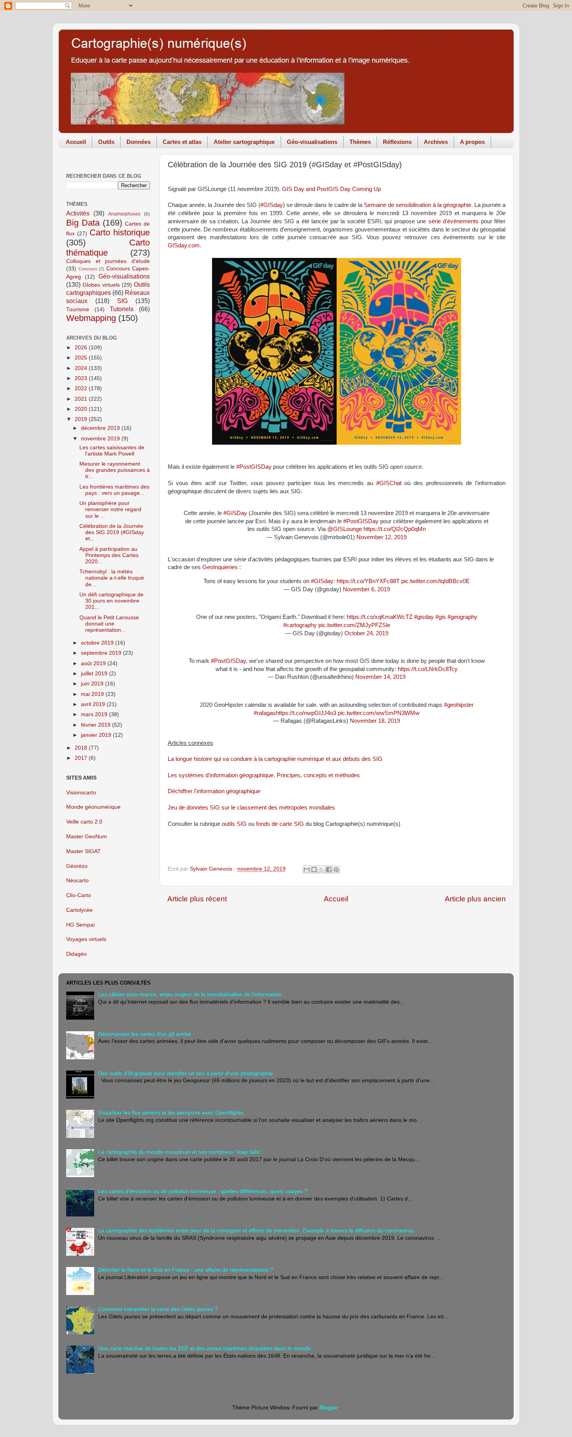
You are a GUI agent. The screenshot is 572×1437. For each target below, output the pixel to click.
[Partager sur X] (321, 869)
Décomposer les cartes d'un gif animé (144, 1034)
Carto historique (119, 232)
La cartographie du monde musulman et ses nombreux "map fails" (179, 1152)
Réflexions (397, 141)
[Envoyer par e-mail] (307, 869)
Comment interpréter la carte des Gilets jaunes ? (158, 1309)
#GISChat (389, 483)
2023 (82, 378)
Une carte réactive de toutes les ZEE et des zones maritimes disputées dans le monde (204, 1348)
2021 (82, 399)
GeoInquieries (220, 567)
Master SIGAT (83, 851)
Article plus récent (197, 899)
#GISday (271, 205)
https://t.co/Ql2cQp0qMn (394, 529)
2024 (82, 368)
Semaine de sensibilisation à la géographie (417, 205)
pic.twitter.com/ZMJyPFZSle (354, 625)
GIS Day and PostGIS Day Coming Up (331, 189)
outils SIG (234, 824)
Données (138, 141)
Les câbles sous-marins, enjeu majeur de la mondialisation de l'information (190, 994)
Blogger (328, 1408)
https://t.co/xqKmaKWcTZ (379, 617)
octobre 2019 (98, 643)
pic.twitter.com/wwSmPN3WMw (378, 713)
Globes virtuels (100, 285)
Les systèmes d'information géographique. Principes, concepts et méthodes (264, 775)
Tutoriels (121, 308)
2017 (82, 758)
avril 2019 (94, 704)
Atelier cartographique (244, 141)
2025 (82, 358)
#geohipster (459, 705)
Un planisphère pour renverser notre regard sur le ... (110, 509)
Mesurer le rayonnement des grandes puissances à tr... (114, 470)
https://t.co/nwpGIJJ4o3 (306, 713)
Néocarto (77, 880)
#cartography (300, 625)
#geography (462, 617)
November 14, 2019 (380, 677)
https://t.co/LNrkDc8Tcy (428, 669)
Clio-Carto (78, 895)
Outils (106, 141)
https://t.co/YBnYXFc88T (368, 581)
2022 (82, 388)
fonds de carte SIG (280, 824)
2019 (82, 419)
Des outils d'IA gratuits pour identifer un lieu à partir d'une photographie (185, 1073)
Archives (436, 141)
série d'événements (453, 221)
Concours (88, 268)
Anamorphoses (124, 214)
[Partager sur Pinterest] (336, 869)
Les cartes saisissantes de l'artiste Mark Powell (111, 451)
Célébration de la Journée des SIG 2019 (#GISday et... (111, 532)
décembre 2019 (101, 428)
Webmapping (91, 318)
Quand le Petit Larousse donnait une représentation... (109, 624)
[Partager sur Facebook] (329, 869)
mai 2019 (93, 694)
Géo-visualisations (312, 141)
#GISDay (235, 513)
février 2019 (96, 725)
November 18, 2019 (375, 721)
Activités (77, 213)
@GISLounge (344, 529)
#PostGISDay (361, 521)
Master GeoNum (86, 836)
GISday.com (184, 245)
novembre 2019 (101, 439)
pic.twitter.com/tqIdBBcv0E (435, 581)
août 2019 (94, 663)
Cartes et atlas (182, 141)
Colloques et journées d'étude (108, 261)
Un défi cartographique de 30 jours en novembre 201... (111, 601)
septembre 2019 (102, 653)
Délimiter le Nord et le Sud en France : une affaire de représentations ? (185, 1270)
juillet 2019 (95, 673)
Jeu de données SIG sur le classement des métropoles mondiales (251, 807)
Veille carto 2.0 (84, 822)
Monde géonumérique (93, 807)
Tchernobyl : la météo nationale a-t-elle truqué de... (111, 578)
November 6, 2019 (366, 589)
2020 (82, 409)
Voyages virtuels (86, 939)
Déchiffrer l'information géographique (214, 791)
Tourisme (77, 309)
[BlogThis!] (314, 869)
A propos (472, 141)
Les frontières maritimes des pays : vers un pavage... (114, 490)
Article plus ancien (475, 899)
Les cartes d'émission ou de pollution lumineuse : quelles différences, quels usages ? (202, 1191)
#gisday (424, 617)
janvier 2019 (97, 735)
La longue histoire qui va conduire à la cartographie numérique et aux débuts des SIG (275, 759)
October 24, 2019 (366, 633)
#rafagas (265, 713)
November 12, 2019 (381, 537)
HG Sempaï (80, 925)
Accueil (76, 141)
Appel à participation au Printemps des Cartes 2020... (109, 555)
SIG (122, 300)
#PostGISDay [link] (254, 467)
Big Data (83, 223)
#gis (440, 617)
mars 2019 (95, 714)
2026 (82, 347)
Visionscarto (81, 793)
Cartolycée (79, 910)
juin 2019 (93, 684)
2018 (82, 748)
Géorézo (77, 866)
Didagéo (76, 954)
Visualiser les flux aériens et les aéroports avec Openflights (170, 1113)
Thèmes (360, 141)
